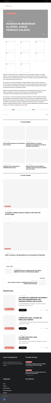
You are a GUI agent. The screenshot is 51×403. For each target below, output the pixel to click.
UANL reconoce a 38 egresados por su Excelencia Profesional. (25, 255)
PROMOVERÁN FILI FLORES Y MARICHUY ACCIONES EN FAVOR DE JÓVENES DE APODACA (36, 145)
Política (4, 385)
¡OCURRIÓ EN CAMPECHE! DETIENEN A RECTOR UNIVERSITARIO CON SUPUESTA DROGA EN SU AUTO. (33, 299)
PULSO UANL (7, 248)
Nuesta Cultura (6, 388)
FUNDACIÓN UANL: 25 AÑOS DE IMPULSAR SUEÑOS (30, 319)
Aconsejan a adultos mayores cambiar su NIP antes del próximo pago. (36, 364)
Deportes (5, 392)
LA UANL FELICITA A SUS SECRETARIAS (28, 338)
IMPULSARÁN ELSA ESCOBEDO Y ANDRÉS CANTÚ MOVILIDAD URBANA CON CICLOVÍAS (36, 168)
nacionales (7, 206)
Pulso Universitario (11, 13)
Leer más (23, 310)
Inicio (4, 383)
